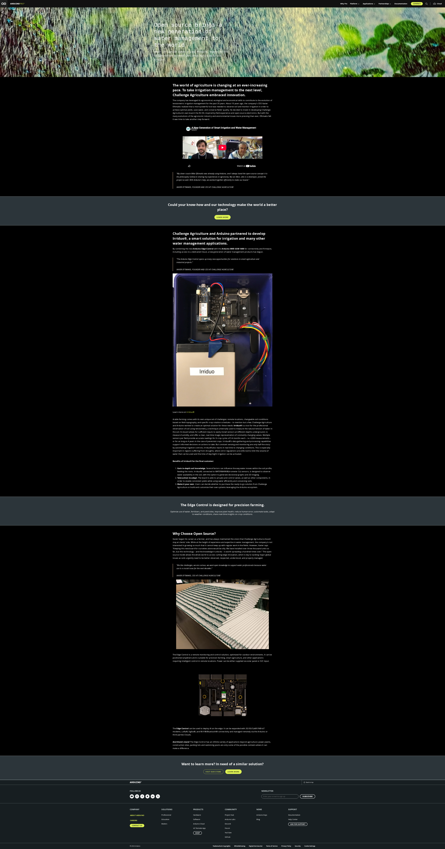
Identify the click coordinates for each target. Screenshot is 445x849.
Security (298, 846)
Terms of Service (272, 846)
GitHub (227, 837)
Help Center (293, 819)
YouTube (228, 832)
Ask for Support (297, 824)
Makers (164, 824)
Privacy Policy (286, 846)
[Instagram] (137, 796)
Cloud (439, 4)
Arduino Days (261, 815)
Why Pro (343, 4)
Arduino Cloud (199, 824)
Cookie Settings (309, 846)
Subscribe (307, 796)
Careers (133, 820)
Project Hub (229, 815)
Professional (166, 815)
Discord (228, 824)
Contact (417, 4)
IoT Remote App (199, 828)
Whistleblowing (239, 846)
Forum (227, 828)
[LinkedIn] (153, 796)
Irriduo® (190, 412)
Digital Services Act (255, 846)
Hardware (197, 815)
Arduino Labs (230, 819)
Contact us (137, 825)
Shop (197, 833)
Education (165, 819)
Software (196, 819)
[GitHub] (147, 796)
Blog (258, 819)
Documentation (400, 4)
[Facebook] (142, 796)
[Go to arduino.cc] (3, 3)
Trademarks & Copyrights (221, 846)
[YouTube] (132, 796)
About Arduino (137, 815)
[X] (158, 796)
